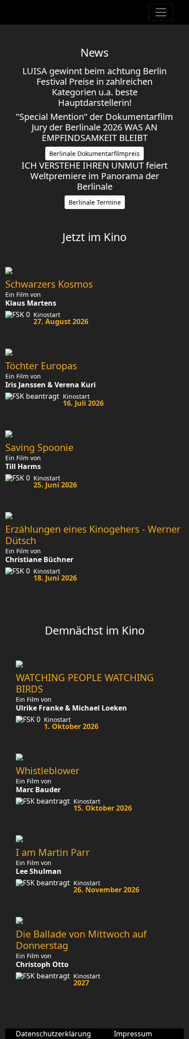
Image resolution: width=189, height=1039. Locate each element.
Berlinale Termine (95, 202)
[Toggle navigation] (161, 12)
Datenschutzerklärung (53, 1034)
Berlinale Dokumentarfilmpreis (94, 153)
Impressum (133, 1034)
